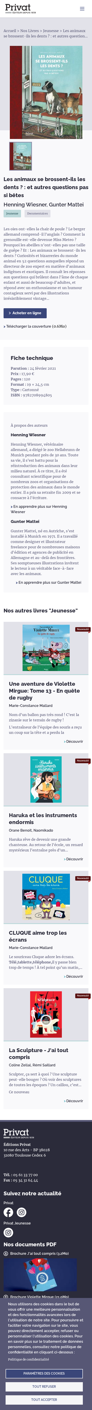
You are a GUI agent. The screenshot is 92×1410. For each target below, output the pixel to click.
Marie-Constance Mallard (30, 706)
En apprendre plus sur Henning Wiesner (39, 509)
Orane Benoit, (21, 830)
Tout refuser (44, 1386)
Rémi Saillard (44, 1065)
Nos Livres (29, 31)
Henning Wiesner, (26, 204)
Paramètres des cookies (44, 1373)
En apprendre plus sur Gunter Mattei (49, 582)
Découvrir (74, 741)
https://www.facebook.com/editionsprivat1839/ (8, 1212)
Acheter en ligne (27, 313)
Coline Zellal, (21, 1065)
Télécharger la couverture (29, 326)
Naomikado (43, 830)
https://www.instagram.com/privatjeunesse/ (8, 1232)
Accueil (10, 31)
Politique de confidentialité (28, 1359)
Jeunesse (51, 31)
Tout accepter (44, 1400)
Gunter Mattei (66, 204)
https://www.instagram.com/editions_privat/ (21, 1212)
